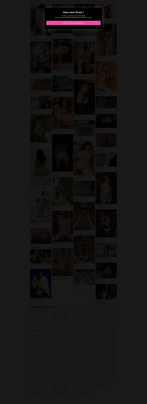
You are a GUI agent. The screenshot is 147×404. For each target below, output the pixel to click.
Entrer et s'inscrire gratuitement (73, 23)
